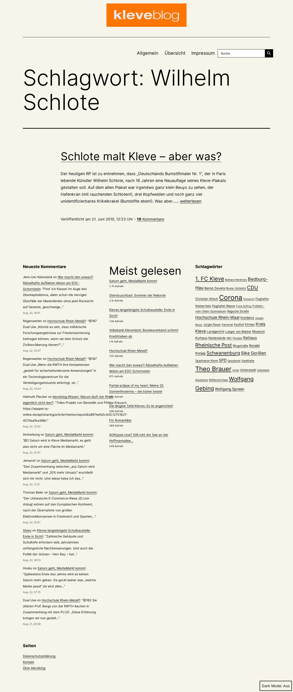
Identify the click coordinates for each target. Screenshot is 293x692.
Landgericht (215, 331)
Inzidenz (247, 318)
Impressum (203, 53)
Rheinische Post (213, 345)
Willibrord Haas (218, 380)
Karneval (227, 324)
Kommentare (150, 219)
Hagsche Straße (238, 311)
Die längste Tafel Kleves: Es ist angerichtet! (141, 406)
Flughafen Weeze (223, 306)
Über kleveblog (34, 668)
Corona (230, 297)
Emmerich (249, 299)
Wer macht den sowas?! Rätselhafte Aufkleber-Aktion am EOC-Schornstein (58, 283)
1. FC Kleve (209, 278)
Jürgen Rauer (212, 324)
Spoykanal (234, 360)
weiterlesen (190, 201)
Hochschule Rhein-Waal (217, 317)
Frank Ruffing (244, 306)
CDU (252, 287)
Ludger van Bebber (238, 331)
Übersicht (175, 53)
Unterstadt (248, 370)
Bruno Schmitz (236, 288)
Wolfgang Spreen (229, 389)
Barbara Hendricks (236, 279)
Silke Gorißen (253, 353)
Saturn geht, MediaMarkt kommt (69, 434)
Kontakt (28, 662)
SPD (223, 360)
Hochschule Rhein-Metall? (66, 321)
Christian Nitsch (206, 299)
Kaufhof (239, 324)
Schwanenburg (223, 353)
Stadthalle (247, 360)
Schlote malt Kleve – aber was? (141, 156)
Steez (27, 530)
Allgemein (147, 53)
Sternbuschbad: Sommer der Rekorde (137, 295)
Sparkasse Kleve (206, 360)
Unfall (235, 370)
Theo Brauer (213, 369)
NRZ (229, 338)
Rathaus (250, 338)
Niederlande (217, 338)
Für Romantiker (120, 420)
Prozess (237, 338)
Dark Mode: (272, 686)
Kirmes (250, 324)
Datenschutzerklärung (39, 656)
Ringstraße (240, 345)
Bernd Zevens (214, 288)
